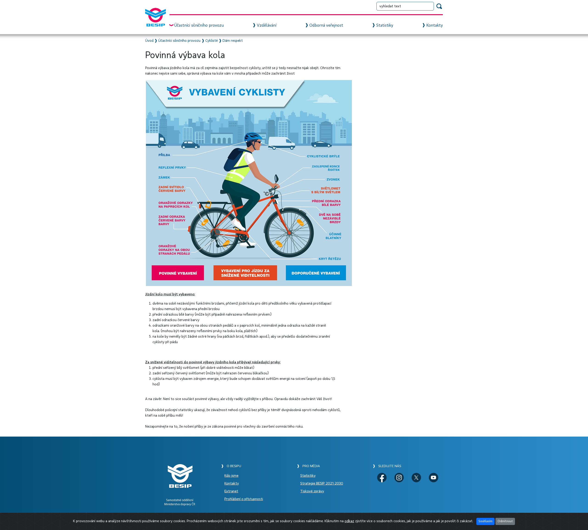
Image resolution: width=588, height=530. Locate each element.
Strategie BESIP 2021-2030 (321, 483)
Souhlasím (485, 521)
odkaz (349, 521)
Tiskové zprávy (312, 491)
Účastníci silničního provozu (199, 25)
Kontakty (434, 25)
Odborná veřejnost (326, 25)
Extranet (231, 491)
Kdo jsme (231, 475)
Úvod (149, 40)
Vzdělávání (266, 25)
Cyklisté (211, 40)
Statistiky (384, 25)
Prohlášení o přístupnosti (243, 499)
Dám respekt (233, 40)
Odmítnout (505, 521)
